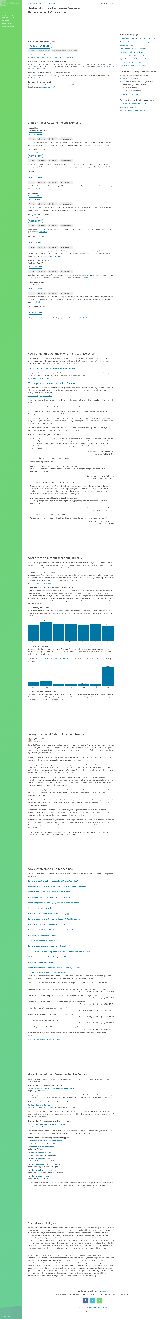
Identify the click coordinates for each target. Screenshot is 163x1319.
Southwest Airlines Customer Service (133, 104)
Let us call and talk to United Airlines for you (52, 368)
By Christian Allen (39, 739)
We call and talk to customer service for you (135, 42)
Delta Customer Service (128, 107)
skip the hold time (47, 87)
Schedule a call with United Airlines (40, 583)
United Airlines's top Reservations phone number (137, 38)
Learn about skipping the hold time (40, 396)
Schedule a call (68, 57)
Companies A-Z (6, 23)
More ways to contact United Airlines (133, 66)
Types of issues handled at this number (134, 59)
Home (3, 12)
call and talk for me (50, 659)
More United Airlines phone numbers (133, 49)
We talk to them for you (36, 57)
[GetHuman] (9, 3)
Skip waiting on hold (54, 57)
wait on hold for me (66, 659)
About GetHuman (7, 27)
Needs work (103, 1291)
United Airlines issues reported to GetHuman (44, 1040)
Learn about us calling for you (38, 379)
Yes (96, 1291)
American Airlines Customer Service (132, 110)
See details (106, 145)
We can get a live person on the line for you (51, 383)
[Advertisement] (71, 104)
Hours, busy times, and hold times (132, 55)
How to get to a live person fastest (132, 52)
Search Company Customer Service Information (7, 17)
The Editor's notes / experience (131, 62)
